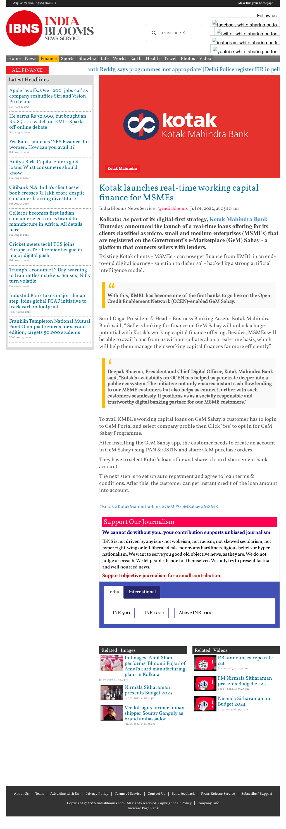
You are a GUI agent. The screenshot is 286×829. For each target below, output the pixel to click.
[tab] (113, 592)
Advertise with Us (64, 793)
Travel (170, 58)
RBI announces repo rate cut (245, 661)
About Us (21, 793)
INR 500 (121, 613)
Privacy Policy (96, 793)
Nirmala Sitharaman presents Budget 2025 (149, 690)
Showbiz (87, 58)
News (30, 58)
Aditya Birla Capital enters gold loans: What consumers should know (43, 168)
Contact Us (156, 793)
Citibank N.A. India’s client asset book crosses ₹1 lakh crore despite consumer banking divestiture (47, 193)
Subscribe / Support (256, 793)
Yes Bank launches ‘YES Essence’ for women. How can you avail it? (49, 144)
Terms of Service (128, 793)
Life (105, 58)
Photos (188, 58)
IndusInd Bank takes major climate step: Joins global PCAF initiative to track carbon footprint (48, 301)
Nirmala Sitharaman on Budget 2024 (244, 701)
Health (153, 58)
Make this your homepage (255, 3)
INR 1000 (154, 613)
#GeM (168, 507)
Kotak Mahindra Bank (238, 219)
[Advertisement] (50, 567)
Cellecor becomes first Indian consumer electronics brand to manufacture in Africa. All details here (45, 222)
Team (39, 793)
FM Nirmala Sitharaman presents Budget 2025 (245, 681)
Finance (48, 58)
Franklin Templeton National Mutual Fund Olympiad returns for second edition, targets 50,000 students (49, 327)
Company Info (208, 803)
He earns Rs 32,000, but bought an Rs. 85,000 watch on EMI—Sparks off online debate (47, 122)
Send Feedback (183, 793)
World (119, 58)
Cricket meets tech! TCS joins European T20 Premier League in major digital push (45, 250)
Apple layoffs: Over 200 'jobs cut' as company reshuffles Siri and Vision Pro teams (48, 96)
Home (14, 58)
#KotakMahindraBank (138, 507)
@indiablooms (172, 208)
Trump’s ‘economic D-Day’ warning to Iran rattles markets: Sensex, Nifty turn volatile (49, 276)
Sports (67, 58)
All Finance (27, 70)
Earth (136, 58)
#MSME (209, 507)
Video (205, 58)
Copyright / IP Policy (175, 803)
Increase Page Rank (143, 808)
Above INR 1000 (196, 613)
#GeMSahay (187, 507)
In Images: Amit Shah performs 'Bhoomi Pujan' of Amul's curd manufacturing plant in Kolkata (155, 666)
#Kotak (106, 507)
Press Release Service (218, 793)
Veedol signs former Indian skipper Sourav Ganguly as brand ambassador (155, 713)
